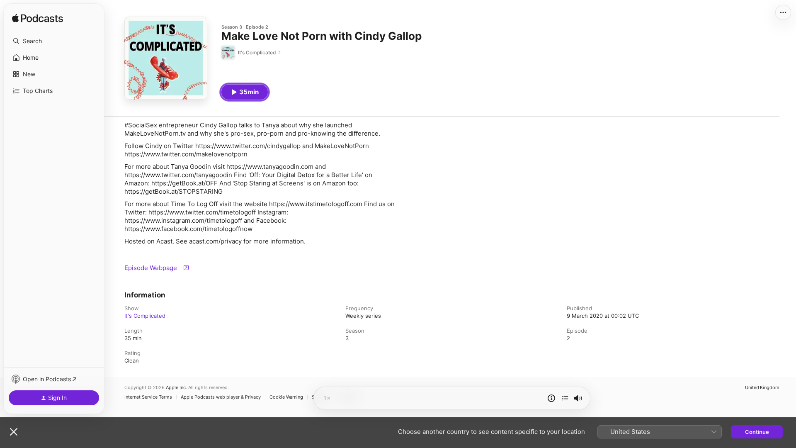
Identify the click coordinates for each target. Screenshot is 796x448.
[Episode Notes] (551, 398)
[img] (37, 19)
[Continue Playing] (565, 398)
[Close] (13, 432)
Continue (757, 432)
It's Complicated (144, 315)
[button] (54, 41)
